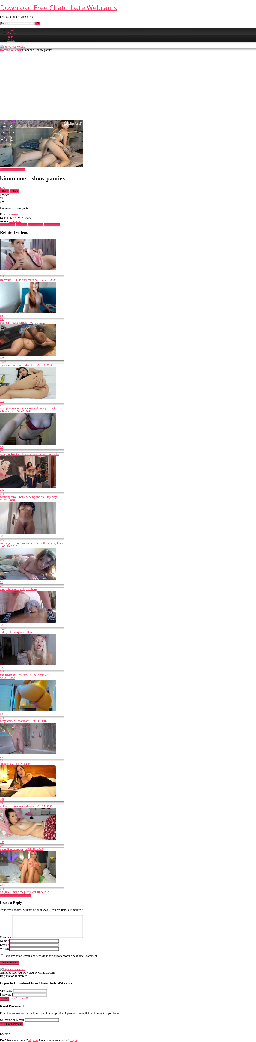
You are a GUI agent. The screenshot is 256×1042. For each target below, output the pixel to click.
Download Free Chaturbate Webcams (58, 7)
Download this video (12, 169)
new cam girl (35, 224)
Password (5, 994)
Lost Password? (19, 998)
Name (4, 940)
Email (4, 944)
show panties (52, 224)
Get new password (11, 1024)
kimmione (15, 221)
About (4, 191)
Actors (11, 40)
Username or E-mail (12, 1019)
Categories (13, 33)
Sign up (33, 1040)
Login (4, 998)
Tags (10, 36)
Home (11, 30)
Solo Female (14, 50)
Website (4, 948)
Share (15, 191)
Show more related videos (15, 895)
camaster (13, 214)
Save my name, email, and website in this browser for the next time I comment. (51, 955)
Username (6, 990)
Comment (6, 937)
